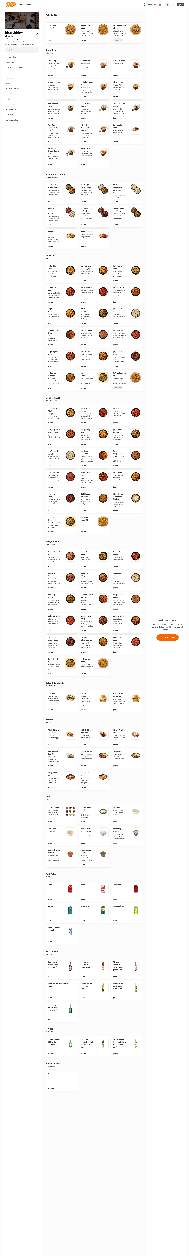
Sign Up (180, 5)
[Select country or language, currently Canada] (160, 5)
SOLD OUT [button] (118, 40)
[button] (22, 57)
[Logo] (11, 4)
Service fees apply (11, 44)
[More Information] (37, 34)
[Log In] (167, 5)
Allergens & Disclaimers (27, 44)
